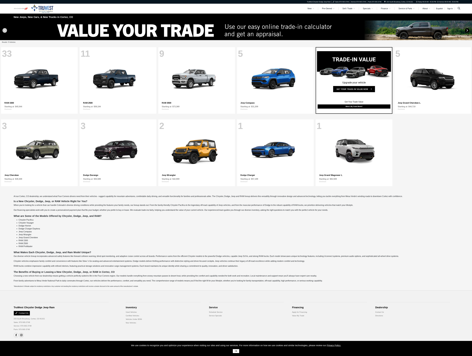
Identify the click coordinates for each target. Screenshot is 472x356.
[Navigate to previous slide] (2, 30)
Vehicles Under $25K (134, 319)
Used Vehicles (131, 312)
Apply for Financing (299, 312)
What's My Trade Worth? (354, 106)
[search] (459, 8)
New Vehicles (131, 323)
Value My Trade (298, 316)
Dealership (381, 307)
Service (213, 307)
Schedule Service (215, 312)
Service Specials (215, 316)
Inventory (131, 307)
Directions (379, 316)
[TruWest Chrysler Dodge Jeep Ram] (35, 8)
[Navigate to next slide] (470, 30)
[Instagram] (21, 335)
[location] (384, 2)
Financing (298, 307)
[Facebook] (16, 335)
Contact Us (23, 313)
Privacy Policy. (334, 345)
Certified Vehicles (132, 316)
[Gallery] (236, 30)
